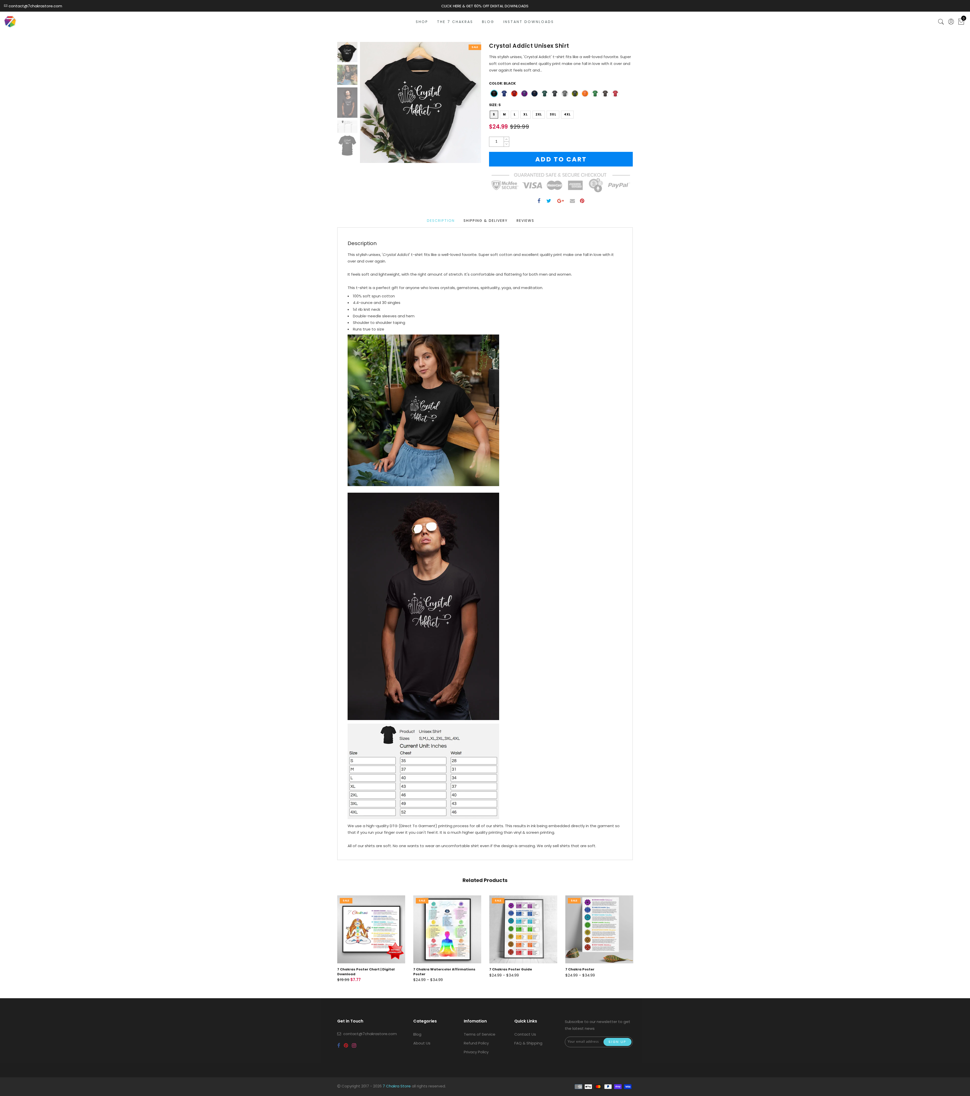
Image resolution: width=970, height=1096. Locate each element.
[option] (420, 102)
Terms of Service (479, 1034)
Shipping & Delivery (486, 220)
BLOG (488, 21)
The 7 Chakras (455, 21)
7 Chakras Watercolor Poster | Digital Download (599, 971)
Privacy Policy (476, 1052)
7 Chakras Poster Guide (434, 969)
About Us (421, 1043)
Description (441, 220)
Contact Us (525, 1034)
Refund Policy (476, 1043)
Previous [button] (369, 105)
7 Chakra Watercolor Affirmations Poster (368, 971)
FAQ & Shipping (528, 1043)
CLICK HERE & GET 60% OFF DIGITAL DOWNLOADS (484, 6)
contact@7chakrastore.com (370, 1033)
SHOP (422, 21)
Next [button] (465, 105)
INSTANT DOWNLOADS (528, 21)
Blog (417, 1034)
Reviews (525, 220)
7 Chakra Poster (503, 969)
